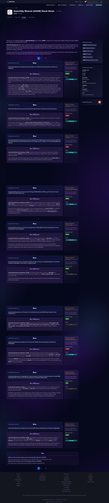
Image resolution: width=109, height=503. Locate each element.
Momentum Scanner (66, 483)
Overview (10, 17)
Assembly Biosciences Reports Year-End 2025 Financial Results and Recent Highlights (34, 428)
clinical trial (71, 239)
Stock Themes (66, 485)
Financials (17, 17)
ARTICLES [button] (89, 5)
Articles (66, 476)
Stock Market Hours (66, 491)
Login (76, 1)
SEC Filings (31, 17)
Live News (66, 487)
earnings (71, 79)
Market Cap (85, 70)
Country (84, 89)
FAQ (18, 481)
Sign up (81, 1)
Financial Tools (66, 489)
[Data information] (94, 67)
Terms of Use (42, 476)
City (83, 93)
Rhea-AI (18, 483)
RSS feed (90, 476)
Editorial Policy (18, 479)
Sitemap (18, 485)
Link (83, 87)
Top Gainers (66, 477)
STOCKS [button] (72, 5)
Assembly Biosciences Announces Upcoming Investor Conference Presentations (32, 108)
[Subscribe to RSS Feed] (99, 102)
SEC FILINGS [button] (62, 5)
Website (84, 85)
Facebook (90, 477)
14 (46, 58)
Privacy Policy (42, 479)
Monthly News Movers (66, 481)
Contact (18, 477)
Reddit (90, 479)
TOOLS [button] (80, 5)
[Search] (101, 2)
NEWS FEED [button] (50, 5)
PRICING (99, 5)
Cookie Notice (42, 477)
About (18, 476)
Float (84, 73)
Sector (84, 81)
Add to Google (90, 481)
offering (71, 152)
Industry (84, 77)
